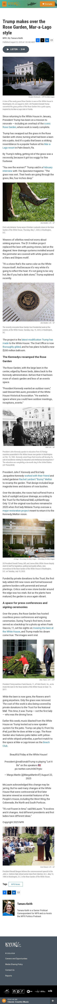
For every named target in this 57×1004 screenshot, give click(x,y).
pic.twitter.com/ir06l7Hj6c (28, 768)
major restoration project (16, 510)
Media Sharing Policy (14, 964)
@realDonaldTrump (25, 761)
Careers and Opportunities (16, 959)
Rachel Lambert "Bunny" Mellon (35, 479)
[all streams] (53, 1000)
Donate (48, 4)
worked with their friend (37, 475)
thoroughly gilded (12, 346)
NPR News (15, 884)
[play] (4, 1000)
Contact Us (9, 970)
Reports (8, 976)
